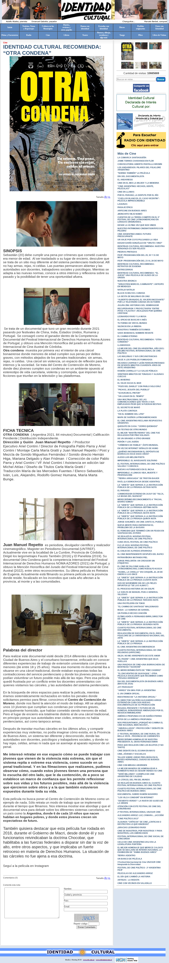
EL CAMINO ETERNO (127, 336)
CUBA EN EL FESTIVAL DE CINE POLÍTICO (138, 542)
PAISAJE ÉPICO (125, 207)
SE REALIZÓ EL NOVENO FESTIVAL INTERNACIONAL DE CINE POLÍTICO (135, 537)
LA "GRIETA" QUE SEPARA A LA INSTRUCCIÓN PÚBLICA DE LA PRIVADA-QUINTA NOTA (140, 517)
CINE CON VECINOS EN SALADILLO (135, 883)
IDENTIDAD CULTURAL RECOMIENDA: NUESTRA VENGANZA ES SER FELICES (141, 247)
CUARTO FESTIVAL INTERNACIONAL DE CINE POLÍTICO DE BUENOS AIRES (139, 789)
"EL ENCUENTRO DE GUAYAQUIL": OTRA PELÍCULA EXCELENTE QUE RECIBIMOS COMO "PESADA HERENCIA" (140, 675)
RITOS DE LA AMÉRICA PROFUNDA (135, 719)
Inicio (9, 27)
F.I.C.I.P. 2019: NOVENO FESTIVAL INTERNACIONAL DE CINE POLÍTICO (135, 546)
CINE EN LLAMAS (126, 192)
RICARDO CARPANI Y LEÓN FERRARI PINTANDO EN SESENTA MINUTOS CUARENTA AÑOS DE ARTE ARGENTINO (141, 365)
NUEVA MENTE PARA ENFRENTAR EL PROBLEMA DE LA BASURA (136, 526)
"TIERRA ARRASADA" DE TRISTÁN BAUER (138, 478)
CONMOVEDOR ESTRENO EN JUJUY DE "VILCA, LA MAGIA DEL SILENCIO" (141, 495)
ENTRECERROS (125, 270)
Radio (28, 35)
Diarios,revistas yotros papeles (66, 27)
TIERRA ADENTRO (126, 855)
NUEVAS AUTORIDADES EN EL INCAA (136, 469)
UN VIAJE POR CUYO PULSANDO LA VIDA (138, 240)
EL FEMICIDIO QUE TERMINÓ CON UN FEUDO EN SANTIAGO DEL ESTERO (141, 532)
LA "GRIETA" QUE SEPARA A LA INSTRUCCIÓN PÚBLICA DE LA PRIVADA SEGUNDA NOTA (140, 623)
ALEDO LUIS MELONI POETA (131, 457)
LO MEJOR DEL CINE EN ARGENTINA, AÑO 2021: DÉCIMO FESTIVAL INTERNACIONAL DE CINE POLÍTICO (141, 350)
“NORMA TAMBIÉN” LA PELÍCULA (134, 173)
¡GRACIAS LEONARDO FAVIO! (132, 827)
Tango (122, 35)
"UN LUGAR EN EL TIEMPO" (131, 396)
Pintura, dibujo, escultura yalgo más (104, 35)
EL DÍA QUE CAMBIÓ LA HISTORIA (134, 876)
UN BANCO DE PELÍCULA (130, 859)
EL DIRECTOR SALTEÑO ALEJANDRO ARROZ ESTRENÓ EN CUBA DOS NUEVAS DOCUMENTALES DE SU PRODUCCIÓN (139, 702)
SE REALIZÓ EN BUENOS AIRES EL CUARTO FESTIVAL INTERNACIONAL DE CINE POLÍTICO (140, 784)
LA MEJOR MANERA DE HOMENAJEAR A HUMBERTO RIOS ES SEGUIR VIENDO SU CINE (140, 769)
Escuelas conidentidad (103, 27)
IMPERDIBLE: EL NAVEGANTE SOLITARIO (137, 460)
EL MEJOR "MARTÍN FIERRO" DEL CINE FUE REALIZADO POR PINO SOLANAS (139, 434)
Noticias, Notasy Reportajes (28, 27)
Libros (66, 35)
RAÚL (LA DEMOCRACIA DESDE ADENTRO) (139, 482)
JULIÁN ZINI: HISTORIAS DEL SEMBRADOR (138, 305)
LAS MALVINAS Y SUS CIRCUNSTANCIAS (137, 356)
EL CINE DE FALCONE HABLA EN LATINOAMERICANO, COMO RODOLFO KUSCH (140, 567)
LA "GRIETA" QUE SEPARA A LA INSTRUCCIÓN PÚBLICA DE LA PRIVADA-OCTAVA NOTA (140, 486)
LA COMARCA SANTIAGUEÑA (132, 157)
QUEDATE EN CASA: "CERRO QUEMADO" (138, 426)
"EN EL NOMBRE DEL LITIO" (131, 414)
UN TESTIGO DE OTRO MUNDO (132, 429)
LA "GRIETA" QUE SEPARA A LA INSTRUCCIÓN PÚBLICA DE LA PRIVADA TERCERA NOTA (140, 599)
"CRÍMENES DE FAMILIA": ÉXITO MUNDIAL (138, 445)
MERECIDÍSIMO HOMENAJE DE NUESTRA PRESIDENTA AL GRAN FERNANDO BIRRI (138, 740)
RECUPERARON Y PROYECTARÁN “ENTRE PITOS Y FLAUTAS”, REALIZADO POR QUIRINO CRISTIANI (140, 310)
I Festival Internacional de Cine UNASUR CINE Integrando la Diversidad (139, 863)
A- (109, 197)
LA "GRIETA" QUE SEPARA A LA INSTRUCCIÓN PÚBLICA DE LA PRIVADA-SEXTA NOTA (140, 512)
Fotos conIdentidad (159, 27)
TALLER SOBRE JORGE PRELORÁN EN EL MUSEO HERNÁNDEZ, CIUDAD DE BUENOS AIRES (138, 759)
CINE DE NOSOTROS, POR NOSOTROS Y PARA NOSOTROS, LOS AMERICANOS (140, 832)
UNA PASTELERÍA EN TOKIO (131, 603)
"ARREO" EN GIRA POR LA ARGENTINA (137, 690)
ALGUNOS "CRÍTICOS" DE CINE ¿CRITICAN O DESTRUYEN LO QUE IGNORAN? (139, 823)
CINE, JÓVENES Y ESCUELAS (132, 754)
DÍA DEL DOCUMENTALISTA (131, 176)
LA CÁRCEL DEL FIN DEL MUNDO (134, 780)
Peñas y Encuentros (9, 35)
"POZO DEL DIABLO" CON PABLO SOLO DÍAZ (139, 386)
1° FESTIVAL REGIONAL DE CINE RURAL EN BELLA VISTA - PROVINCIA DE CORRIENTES (139, 735)
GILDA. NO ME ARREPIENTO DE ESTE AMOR (139, 656)
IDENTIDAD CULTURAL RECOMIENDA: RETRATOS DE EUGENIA (136, 265)
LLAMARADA (124, 345)
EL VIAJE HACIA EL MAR (129, 383)
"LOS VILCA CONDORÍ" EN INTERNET (135, 797)
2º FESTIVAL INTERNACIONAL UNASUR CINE (139, 812)
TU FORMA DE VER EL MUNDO (132, 323)
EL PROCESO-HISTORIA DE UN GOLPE (136, 589)
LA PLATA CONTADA (127, 411)
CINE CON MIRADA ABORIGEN (132, 765)
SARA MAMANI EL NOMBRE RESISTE (135, 333)
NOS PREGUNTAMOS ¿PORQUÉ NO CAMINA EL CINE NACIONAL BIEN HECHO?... (140, 724)
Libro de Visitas (159, 35)
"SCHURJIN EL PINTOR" (129, 393)
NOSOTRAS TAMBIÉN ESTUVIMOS (134, 330)
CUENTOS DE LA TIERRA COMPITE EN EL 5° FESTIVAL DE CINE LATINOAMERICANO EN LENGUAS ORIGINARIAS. (139, 219)
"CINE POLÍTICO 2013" (128, 818)
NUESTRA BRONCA (127, 281)
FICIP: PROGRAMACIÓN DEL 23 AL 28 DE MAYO (140, 261)
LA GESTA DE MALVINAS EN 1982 (134, 296)
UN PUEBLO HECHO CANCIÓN (132, 613)
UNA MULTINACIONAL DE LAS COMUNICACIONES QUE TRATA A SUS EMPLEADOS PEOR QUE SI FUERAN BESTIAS (139, 401)
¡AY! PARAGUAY (125, 687)
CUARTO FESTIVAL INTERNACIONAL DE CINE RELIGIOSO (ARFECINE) (139, 651)
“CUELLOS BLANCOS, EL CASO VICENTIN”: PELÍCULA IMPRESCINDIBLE (138, 199)
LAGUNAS (122, 204)
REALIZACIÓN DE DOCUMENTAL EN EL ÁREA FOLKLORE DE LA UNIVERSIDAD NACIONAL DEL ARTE (141, 635)
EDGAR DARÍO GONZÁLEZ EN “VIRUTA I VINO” (140, 243)
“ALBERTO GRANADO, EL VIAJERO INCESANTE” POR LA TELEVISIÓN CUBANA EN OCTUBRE (141, 301)
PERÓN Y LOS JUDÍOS (128, 442)
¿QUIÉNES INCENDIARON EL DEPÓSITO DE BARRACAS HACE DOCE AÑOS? (138, 453)
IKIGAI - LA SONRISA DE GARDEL (134, 610)
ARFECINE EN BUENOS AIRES (132, 211)
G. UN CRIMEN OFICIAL (129, 693)
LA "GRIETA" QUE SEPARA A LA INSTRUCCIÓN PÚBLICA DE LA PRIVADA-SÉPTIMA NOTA (140, 506)
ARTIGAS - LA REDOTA (128, 880)
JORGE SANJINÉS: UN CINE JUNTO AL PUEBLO (141, 522)
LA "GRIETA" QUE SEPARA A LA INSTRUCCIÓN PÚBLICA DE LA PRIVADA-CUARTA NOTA (140, 578)
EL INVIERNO (124, 380)
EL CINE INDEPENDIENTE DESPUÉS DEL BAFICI (141, 554)
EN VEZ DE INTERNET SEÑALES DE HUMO (138, 448)
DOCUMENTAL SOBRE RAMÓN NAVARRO (138, 794)
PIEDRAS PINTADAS (127, 252)
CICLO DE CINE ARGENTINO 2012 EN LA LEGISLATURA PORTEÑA (137, 843)
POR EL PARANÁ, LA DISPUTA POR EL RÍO (138, 195)
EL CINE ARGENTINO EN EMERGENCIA (136, 647)
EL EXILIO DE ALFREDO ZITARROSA (135, 551)
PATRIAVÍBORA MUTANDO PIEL (133, 557)
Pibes (140, 35)
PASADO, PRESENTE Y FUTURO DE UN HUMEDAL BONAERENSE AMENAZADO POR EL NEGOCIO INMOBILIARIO (141, 710)
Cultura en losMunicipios (48, 27)
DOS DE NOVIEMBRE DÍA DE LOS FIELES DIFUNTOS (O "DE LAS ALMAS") (137, 584)
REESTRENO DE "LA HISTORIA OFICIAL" (137, 697)
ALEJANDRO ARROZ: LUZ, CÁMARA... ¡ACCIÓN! (141, 815)
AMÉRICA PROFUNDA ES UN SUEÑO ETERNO (140, 716)
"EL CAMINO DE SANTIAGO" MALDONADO (138, 606)
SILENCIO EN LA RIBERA (129, 326)
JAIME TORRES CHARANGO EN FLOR (136, 161)
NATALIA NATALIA (126, 290)
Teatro (85, 35)
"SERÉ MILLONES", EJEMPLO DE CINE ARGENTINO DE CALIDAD (136, 775)
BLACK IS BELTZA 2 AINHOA (131, 293)
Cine (48, 35)
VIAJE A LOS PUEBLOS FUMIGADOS (135, 360)
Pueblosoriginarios (140, 27)
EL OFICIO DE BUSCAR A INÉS (132, 320)
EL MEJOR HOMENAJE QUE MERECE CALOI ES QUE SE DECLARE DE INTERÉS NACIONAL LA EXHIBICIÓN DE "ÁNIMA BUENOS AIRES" (140, 849)
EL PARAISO (123, 490)
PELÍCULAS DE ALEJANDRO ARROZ (135, 873)
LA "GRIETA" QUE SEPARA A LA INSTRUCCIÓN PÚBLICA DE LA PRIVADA (140, 642)
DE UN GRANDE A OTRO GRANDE (134, 438)
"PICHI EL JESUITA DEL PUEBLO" (134, 390)
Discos (122, 27)
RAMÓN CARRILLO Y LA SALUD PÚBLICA (138, 371)
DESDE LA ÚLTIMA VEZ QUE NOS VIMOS (137, 225)
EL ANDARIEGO (125, 180)
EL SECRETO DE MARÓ (129, 407)
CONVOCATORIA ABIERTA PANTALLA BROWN (140, 164)
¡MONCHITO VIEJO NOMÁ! (130, 214)
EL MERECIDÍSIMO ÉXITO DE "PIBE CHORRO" (139, 670)
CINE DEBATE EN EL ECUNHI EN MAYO (136, 751)
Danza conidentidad (85, 27)
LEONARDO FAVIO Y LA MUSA (132, 316)
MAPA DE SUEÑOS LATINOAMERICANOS (137, 417)
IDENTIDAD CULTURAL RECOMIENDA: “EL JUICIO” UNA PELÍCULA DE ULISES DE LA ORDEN (138, 275)
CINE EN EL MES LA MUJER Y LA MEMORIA (138, 183)
